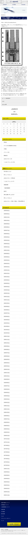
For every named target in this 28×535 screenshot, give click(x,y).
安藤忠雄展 (6, 184)
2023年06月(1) (6, 280)
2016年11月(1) (6, 468)
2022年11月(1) (6, 299)
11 (24, 127)
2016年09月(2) (6, 471)
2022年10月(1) (6, 303)
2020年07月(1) (6, 352)
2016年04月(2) (6, 481)
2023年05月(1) (6, 283)
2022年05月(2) (6, 319)
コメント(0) (4, 104)
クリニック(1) (6, 152)
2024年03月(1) (6, 263)
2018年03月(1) (6, 428)
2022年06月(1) (6, 316)
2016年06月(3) (6, 478)
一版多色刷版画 (7, 187)
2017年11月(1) (6, 442)
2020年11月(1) (6, 339)
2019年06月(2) (6, 389)
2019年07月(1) (6, 385)
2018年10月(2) (6, 412)
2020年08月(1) (6, 349)
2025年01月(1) (6, 246)
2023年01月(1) (6, 293)
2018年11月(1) (6, 409)
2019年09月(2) (6, 379)
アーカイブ (6, 207)
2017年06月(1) (6, 452)
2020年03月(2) (6, 366)
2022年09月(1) (6, 306)
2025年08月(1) (6, 227)
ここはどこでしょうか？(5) (9, 162)
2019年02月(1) (6, 399)
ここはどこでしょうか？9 (9, 181)
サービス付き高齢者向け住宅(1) (10, 145)
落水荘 (5, 191)
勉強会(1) (5, 155)
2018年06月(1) (6, 422)
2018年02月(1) (6, 432)
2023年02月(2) (6, 289)
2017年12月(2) (6, 438)
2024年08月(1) (6, 253)
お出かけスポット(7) (8, 158)
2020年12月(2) (6, 336)
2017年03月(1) (6, 462)
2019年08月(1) (6, 382)
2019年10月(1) (6, 376)
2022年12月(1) (6, 296)
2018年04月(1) (6, 425)
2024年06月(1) (6, 256)
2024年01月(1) (6, 270)
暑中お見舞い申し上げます (9, 194)
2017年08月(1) (6, 445)
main (14, 111)
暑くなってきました (8, 174)
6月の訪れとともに (7, 171)
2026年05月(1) (6, 213)
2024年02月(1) (6, 266)
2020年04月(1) (6, 362)
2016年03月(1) (6, 485)
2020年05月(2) (6, 359)
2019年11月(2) (6, 372)
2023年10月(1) (6, 276)
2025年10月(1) (6, 220)
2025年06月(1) (6, 233)
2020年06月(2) (6, 356)
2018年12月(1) (6, 405)
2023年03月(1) (6, 286)
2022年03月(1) (6, 323)
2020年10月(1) (6, 342)
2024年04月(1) (6, 260)
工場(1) (5, 148)
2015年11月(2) (6, 495)
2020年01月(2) (6, 369)
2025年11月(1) (6, 217)
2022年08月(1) (6, 309)
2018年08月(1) (6, 415)
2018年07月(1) (6, 418)
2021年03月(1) (6, 329)
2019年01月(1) (6, 402)
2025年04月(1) (6, 237)
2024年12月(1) (6, 250)
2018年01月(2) (6, 435)
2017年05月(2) (6, 455)
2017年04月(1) (6, 458)
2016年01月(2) (6, 491)
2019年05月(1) (6, 392)
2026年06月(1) (6, 210)
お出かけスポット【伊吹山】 (9, 178)
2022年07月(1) (6, 313)
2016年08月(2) (6, 475)
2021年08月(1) (6, 326)
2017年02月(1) (6, 465)
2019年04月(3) (6, 395)
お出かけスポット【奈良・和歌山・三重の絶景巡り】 (14, 201)
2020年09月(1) (6, 346)
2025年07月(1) (6, 230)
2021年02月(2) (6, 332)
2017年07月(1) (6, 448)
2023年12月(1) (6, 273)
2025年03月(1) (6, 240)
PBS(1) (5, 142)
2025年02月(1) (6, 243)
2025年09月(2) (6, 223)
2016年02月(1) (6, 488)
